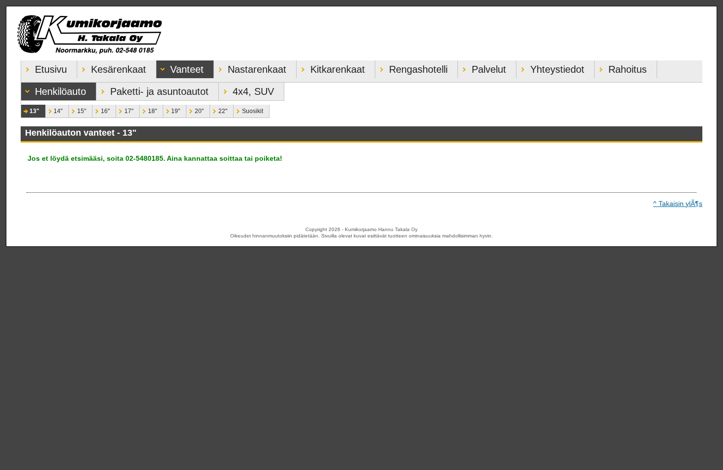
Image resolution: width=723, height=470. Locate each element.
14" (54, 110)
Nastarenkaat (250, 67)
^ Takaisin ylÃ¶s (677, 203)
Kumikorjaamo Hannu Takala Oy (361, 33)
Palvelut (482, 67)
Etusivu (44, 67)
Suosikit (248, 110)
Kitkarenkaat (331, 67)
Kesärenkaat (111, 67)
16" (101, 110)
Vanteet (180, 67)
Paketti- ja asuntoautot (152, 90)
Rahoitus (621, 67)
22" (218, 110)
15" (77, 110)
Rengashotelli (411, 67)
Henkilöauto (53, 90)
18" (148, 110)
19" (172, 110)
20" (195, 110)
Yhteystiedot (550, 67)
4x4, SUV (246, 90)
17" (124, 110)
